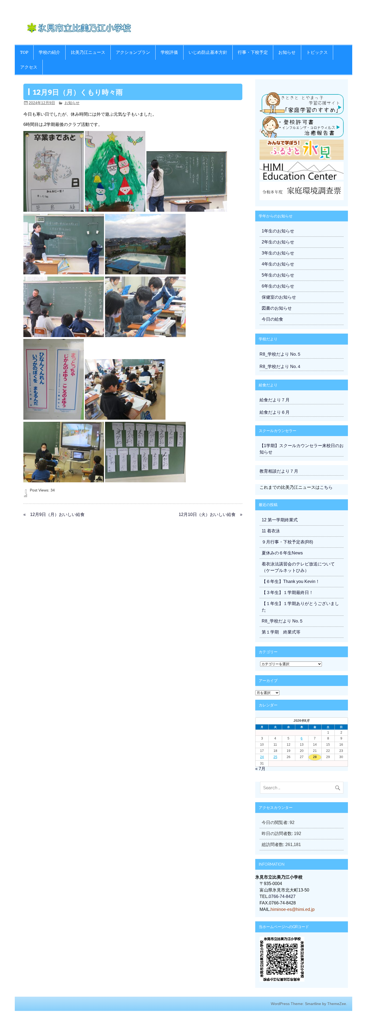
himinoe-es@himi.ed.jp (293, 909)
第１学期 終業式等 (281, 632)
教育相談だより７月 (279, 471)
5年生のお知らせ (278, 275)
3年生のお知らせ (278, 253)
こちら (326, 487)
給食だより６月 (275, 412)
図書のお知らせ (277, 308)
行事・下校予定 (253, 52)
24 (262, 757)
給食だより (268, 385)
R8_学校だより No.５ (280, 354)
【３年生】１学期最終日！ (287, 592)
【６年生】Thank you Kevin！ (291, 581)
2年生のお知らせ (278, 242)
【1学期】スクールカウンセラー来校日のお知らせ (302, 448)
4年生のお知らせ (278, 264)
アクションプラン (133, 52)
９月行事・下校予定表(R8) (287, 542)
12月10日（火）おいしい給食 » (210, 514)
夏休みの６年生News (282, 553)
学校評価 (169, 52)
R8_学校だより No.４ (280, 366)
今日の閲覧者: (276, 822)
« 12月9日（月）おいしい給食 (54, 514)
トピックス (317, 52)
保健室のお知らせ (279, 297)
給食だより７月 (275, 400)
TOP (24, 52)
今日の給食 (272, 319)
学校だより (268, 339)
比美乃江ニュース (88, 52)
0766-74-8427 (282, 896)
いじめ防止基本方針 (208, 52)
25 (275, 757)
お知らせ (287, 52)
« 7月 (260, 768)
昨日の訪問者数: (278, 833)
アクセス (28, 67)
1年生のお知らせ (278, 231)
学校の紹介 (49, 52)
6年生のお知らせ (278, 286)
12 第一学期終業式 (280, 520)
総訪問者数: (273, 844)
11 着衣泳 (271, 531)
